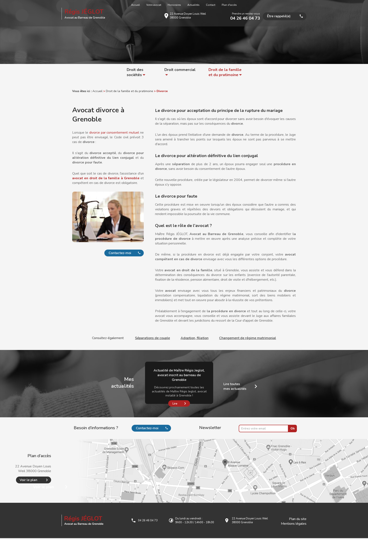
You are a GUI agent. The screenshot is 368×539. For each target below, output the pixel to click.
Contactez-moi (120, 253)
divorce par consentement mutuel (114, 132)
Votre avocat (153, 5)
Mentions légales (293, 523)
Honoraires (174, 5)
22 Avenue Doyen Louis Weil (188, 16)
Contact (210, 5)
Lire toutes (234, 386)
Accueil (135, 5)
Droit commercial (180, 69)
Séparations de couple (152, 338)
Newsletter (210, 428)
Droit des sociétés (135, 72)
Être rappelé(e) (278, 16)
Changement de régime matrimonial (247, 338)
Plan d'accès (229, 5)
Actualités (193, 5)
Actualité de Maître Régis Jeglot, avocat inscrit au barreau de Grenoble (179, 375)
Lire (174, 404)
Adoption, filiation (194, 338)
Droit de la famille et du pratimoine (225, 72)
